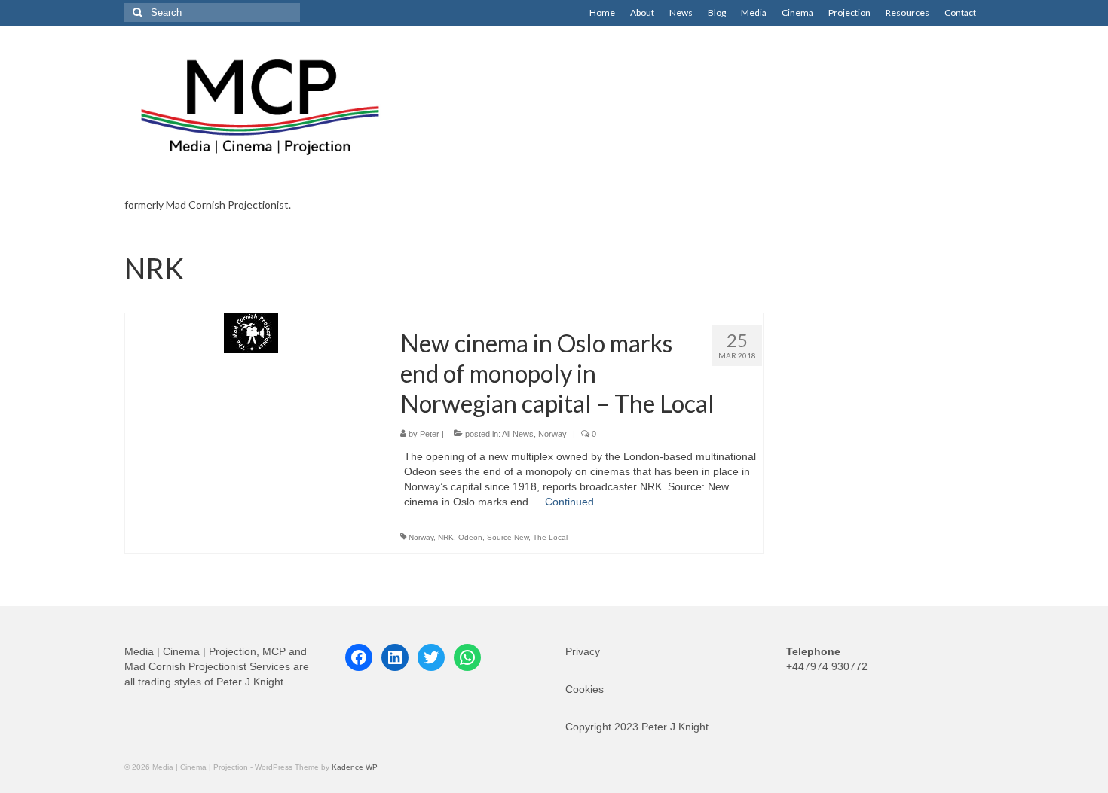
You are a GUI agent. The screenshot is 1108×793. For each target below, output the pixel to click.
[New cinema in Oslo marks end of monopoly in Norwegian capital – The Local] (251, 332)
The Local (550, 537)
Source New (507, 537)
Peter (429, 433)
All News (518, 433)
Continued (569, 502)
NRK (446, 537)
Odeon (470, 537)
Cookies (584, 689)
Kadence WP (355, 767)
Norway (552, 433)
